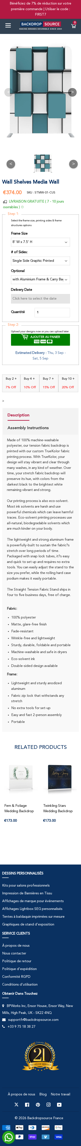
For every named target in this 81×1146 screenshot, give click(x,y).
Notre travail (60, 1094)
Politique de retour (16, 961)
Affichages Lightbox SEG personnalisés (32, 909)
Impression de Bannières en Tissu (27, 893)
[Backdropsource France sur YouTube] (59, 1104)
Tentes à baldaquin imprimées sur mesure (33, 917)
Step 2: (13, 325)
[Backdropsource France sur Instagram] (48, 1104)
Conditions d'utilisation (20, 984)
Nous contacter (14, 953)
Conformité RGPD (16, 977)
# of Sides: (19, 252)
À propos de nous (16, 946)
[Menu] (9, 26)
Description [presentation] (18, 415)
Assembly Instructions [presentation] (28, 428)
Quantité (18, 312)
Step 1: (13, 214)
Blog (43, 1094)
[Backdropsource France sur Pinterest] (38, 1104)
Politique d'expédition (19, 969)
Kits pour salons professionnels (26, 885)
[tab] (28, 415)
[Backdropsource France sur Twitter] (16, 1104)
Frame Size (19, 233)
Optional (18, 271)
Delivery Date (21, 290)
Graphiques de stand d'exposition (28, 924)
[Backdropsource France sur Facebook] (27, 1104)
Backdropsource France (45, 1118)
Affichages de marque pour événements (33, 901)
